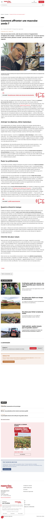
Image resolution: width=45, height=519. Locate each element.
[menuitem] (34, 2)
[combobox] (22, 5)
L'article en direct (6, 469)
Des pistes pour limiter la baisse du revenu (32, 312)
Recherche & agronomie (28, 491)
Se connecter (33, 348)
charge (3, 268)
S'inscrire (40, 348)
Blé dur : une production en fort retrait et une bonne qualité (14, 411)
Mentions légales (26, 504)
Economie (25, 489)
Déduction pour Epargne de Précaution (22, 188)
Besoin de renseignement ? (6, 497)
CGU (24, 500)
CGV (24, 502)
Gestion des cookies (40, 516)
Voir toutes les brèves (5, 419)
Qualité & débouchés (27, 487)
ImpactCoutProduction (25, 105)
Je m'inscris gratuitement (8, 361)
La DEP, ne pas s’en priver (14, 201)
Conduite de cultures (27, 485)
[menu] (2, 2)
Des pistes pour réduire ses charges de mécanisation (21, 95)
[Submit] (42, 5)
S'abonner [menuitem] (41, 1)
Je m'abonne (22, 454)
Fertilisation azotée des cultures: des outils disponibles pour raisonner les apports (33, 285)
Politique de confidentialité (28, 506)
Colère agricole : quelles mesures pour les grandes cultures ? (32, 327)
